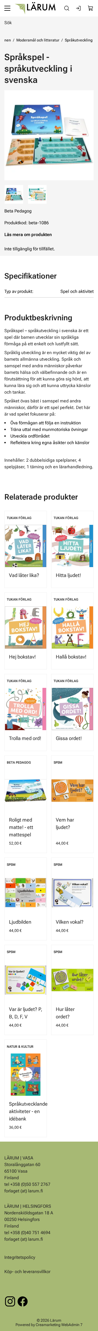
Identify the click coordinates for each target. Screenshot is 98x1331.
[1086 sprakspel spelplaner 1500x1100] (37, 194)
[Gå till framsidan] (35, 8)
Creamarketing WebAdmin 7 (59, 1324)
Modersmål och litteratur (37, 40)
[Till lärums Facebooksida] (22, 1301)
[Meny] (7, 8)
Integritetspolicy (19, 1257)
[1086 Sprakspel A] (49, 135)
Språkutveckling (79, 40)
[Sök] (67, 8)
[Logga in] (79, 8)
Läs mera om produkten (28, 234)
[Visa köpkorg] (91, 8)
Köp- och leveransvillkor (27, 1271)
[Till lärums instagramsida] (10, 1301)
